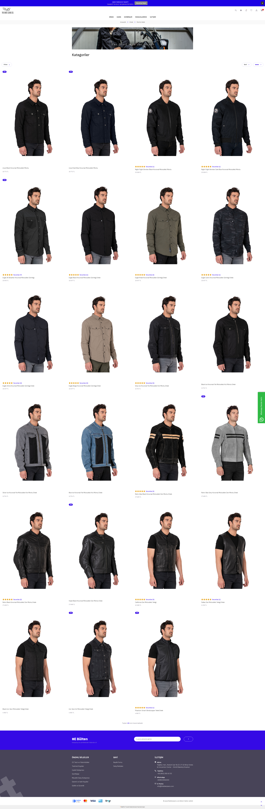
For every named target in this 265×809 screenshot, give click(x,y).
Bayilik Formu (117, 762)
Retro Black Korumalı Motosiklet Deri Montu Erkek (19, 602)
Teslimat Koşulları (78, 766)
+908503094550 (163, 780)
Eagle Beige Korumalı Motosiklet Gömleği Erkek (85, 386)
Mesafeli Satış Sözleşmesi (81, 778)
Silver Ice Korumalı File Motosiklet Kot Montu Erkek (20, 493)
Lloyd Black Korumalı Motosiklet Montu (16, 168)
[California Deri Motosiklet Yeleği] (165, 550)
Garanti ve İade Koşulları (80, 782)
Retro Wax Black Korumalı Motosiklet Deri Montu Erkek (153, 494)
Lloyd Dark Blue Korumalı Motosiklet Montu (83, 168)
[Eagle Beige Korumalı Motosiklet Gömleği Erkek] (99, 333)
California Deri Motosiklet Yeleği (145, 602)
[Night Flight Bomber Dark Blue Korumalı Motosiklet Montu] (231, 117)
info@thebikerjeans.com (165, 786)
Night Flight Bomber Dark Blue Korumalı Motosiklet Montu (220, 170)
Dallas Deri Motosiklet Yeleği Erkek (213, 602)
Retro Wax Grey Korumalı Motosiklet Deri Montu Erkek (219, 493)
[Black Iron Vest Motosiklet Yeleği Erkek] (33, 658)
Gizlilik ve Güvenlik (78, 786)
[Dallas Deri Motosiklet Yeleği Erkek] (231, 550)
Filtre (5, 64)
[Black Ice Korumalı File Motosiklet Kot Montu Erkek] (231, 333)
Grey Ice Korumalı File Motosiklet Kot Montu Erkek (152, 386)
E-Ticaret (126, 807)
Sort (245, 64)
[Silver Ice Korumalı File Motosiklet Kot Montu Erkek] (33, 441)
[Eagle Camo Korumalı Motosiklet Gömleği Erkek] (231, 225)
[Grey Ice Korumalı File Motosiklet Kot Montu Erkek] (165, 333)
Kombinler (128, 17)
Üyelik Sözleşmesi (78, 770)
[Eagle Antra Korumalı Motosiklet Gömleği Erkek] (33, 333)
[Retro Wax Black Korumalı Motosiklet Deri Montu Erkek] (165, 441)
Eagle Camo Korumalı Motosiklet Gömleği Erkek (217, 278)
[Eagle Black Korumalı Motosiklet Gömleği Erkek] (99, 225)
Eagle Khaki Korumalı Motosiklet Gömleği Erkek (151, 278)
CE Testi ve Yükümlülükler (80, 762)
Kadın (119, 17)
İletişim (153, 17)
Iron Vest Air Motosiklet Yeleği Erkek (81, 709)
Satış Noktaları (118, 766)
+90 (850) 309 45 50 (164, 774)
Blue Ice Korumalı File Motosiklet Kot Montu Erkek (85, 493)
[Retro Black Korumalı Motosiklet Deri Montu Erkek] (33, 550)
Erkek (111, 17)
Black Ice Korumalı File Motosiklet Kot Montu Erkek (218, 384)
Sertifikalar (75, 774)
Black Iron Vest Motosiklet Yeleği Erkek (16, 709)
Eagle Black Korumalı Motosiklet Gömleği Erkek (84, 278)
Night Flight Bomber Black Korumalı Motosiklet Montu (153, 170)
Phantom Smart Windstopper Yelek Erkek (149, 711)
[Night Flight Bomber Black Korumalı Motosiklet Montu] (165, 117)
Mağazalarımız (141, 17)
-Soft (122, 807)
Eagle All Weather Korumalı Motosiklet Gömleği (18, 278)
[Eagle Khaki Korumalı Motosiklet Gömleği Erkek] (165, 225)
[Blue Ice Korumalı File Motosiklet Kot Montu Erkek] (99, 441)
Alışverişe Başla (141, 3)
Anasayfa (123, 22)
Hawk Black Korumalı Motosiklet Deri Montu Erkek (85, 601)
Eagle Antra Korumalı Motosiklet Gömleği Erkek (18, 386)
